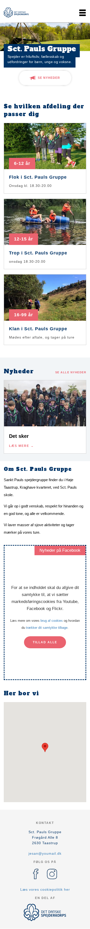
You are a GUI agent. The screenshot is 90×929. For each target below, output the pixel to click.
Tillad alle (45, 642)
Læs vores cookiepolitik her (45, 889)
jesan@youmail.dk (45, 853)
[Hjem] (16, 13)
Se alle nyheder (70, 372)
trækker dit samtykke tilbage (47, 628)
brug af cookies (51, 621)
